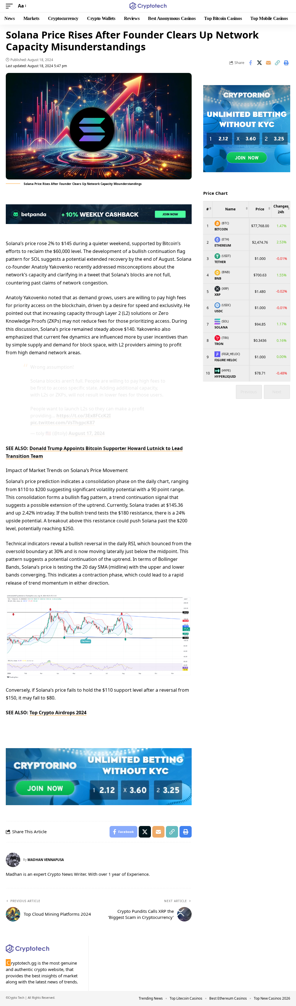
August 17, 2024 (87, 433)
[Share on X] (259, 62)
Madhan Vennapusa (45, 860)
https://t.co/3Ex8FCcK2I (83, 415)
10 (208, 373)
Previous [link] (248, 391)
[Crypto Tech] (148, 6)
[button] (11, 6)
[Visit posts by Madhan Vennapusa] (13, 860)
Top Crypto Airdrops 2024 (57, 712)
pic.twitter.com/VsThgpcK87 (62, 422)
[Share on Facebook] (250, 62)
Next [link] (276, 391)
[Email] (268, 62)
